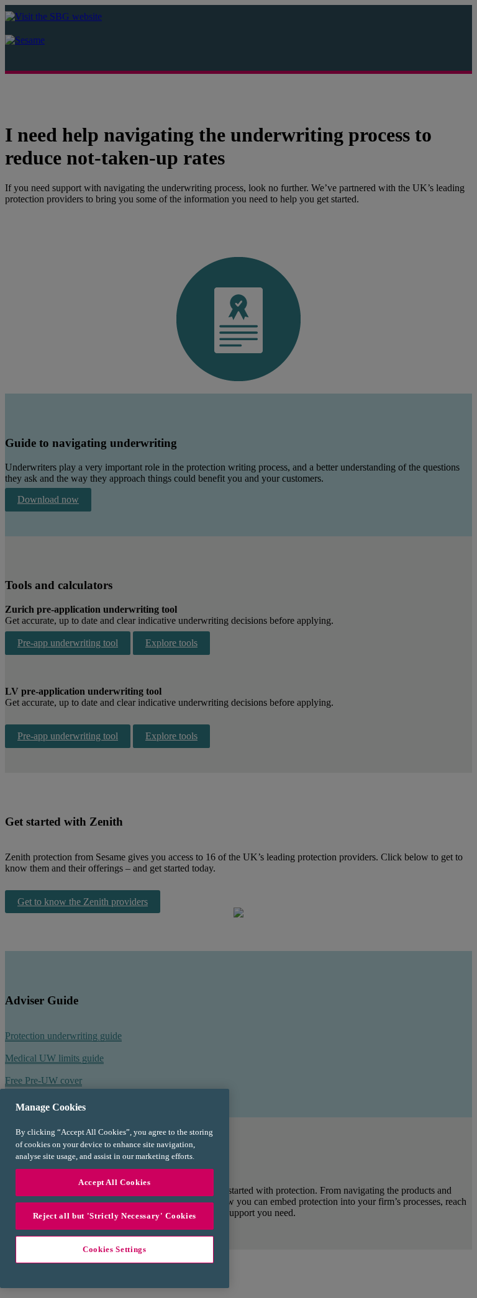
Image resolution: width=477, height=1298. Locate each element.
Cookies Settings (115, 1249)
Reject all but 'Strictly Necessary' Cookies (114, 1215)
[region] (114, 1188)
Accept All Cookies (114, 1182)
